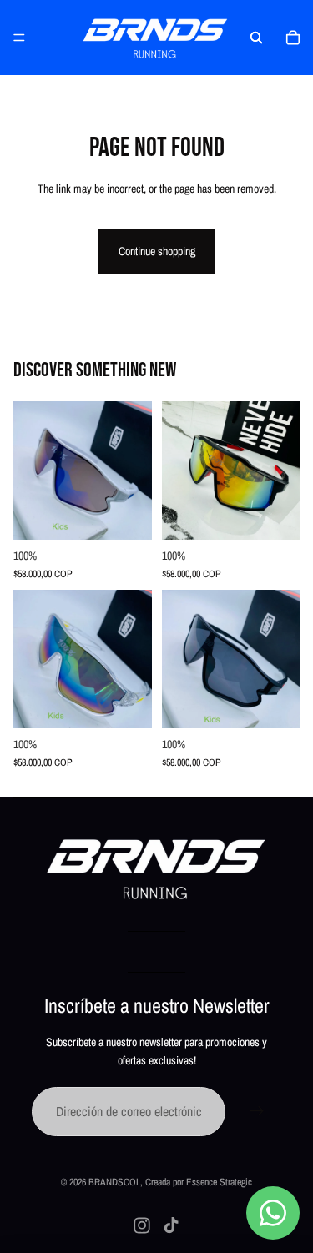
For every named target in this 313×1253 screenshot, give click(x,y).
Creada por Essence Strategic (198, 1182)
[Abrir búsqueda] (256, 37)
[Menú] (19, 37)
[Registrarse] (257, 1112)
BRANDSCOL (114, 1182)
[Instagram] (142, 1225)
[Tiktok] (171, 1225)
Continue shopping (157, 251)
